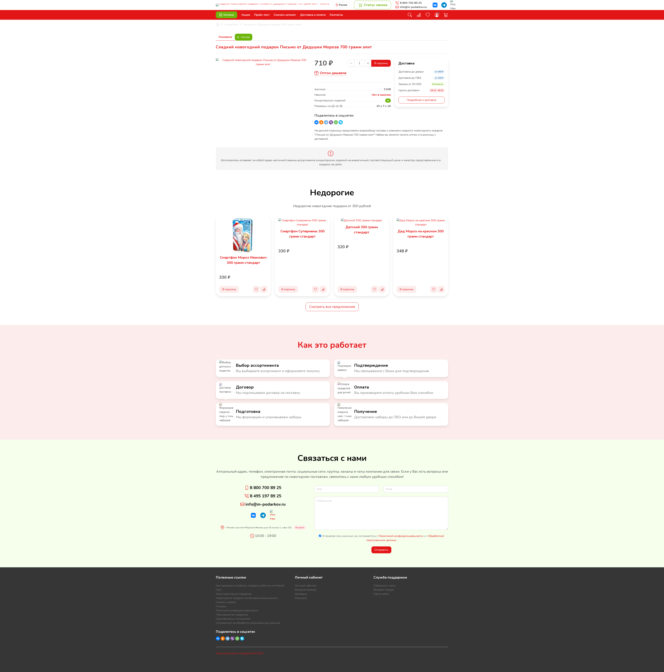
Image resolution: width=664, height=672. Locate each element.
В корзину (381, 63)
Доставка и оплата (313, 15)
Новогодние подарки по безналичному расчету (247, 598)
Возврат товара (384, 590)
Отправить (381, 550)
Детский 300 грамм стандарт (361, 230)
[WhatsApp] (336, 122)
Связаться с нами (385, 586)
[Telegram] (326, 122)
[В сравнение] (263, 289)
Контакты (336, 15)
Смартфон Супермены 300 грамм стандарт (302, 234)
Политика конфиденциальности (237, 610)
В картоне (231, 24)
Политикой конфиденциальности (401, 536)
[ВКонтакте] (316, 122)
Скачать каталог (285, 15)
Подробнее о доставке (421, 100)
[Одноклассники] (321, 122)
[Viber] (331, 122)
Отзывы (221, 606)
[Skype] (341, 122)
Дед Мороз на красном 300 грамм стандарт (421, 234)
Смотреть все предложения (332, 306)
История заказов (305, 590)
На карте (299, 527)
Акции (245, 15)
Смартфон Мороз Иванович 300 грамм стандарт (243, 260)
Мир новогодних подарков (234, 594)
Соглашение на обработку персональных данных (248, 623)
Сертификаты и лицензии (233, 619)
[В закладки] (256, 289)
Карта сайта (381, 594)
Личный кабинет (306, 586)
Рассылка (301, 598)
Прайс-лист (262, 15)
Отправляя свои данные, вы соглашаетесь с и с (382, 538)
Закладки (301, 594)
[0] (418, 15)
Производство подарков (232, 615)
